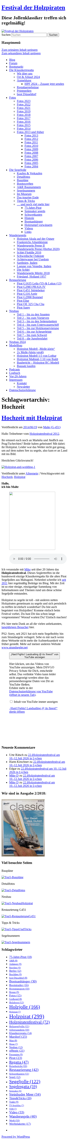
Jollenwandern (19, 1030)
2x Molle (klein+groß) (30, 352)
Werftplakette (20, 1123)
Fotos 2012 (31, 139)
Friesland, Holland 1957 (31, 276)
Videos (29, 228)
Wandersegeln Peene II (31, 245)
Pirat (15, 1058)
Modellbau (15, 345)
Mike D (14, 775)
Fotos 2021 (23, 108)
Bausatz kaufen (26, 366)
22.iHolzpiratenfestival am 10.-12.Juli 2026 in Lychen (34, 756)
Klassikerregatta (20, 1033)
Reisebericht (18, 1066)
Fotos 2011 (31, 142)
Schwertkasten (33, 214)
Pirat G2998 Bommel (30, 297)
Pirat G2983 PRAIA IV (31, 286)
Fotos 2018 (23, 114)
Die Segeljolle (17, 169)
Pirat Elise (23, 300)
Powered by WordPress (16, 1136)
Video (16, 1112)
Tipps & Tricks (26, 200)
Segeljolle (24, 1081)
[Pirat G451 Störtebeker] (19, 916)
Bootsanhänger (34, 221)
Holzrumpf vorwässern (38, 225)
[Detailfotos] (13, 890)
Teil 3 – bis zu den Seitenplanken (37, 321)
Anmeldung (24, 80)
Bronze (14, 992)
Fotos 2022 (23, 104)
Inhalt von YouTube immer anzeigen (36, 701)
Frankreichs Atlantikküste (32, 242)
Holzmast (15, 1012)
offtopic (16, 1050)
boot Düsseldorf (26, 94)
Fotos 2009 (31, 149)
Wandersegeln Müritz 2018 (33, 273)
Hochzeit (7, 477)
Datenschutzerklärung (22, 390)
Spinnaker (15, 1091)
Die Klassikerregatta (21, 70)
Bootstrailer (19, 985)
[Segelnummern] (16, 942)
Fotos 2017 (23, 118)
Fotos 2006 (31, 159)
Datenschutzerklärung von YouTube (31, 693)
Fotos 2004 (31, 166)
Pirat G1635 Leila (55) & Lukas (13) (39, 283)
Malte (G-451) (52, 427)
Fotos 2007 (31, 156)
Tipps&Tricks (20, 1098)
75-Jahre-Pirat (33, 207)
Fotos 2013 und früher (30, 132)
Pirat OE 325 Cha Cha (30, 304)
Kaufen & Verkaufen (29, 173)
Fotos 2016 (23, 121)
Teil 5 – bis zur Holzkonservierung (38, 328)
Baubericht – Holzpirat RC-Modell (38, 362)
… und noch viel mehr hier (33, 204)
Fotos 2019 (23, 111)
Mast (13, 1040)
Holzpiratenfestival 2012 (44, 433)
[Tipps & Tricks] (16, 929)
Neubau (14, 311)
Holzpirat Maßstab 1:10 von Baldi (37, 359)
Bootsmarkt (16, 66)
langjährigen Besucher (15, 627)
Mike (27, 569)
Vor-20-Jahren (17, 376)
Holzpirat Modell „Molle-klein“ (36, 348)
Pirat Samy (23, 307)
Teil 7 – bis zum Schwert (32, 335)
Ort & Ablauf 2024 (28, 77)
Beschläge (15, 974)
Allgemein (31, 473)
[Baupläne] (12, 877)
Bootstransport (19, 988)
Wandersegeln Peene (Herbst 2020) (38, 249)
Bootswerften (25, 183)
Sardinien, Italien (27, 262)
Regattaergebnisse (28, 87)
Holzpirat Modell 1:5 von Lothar (36, 355)
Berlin (15, 970)
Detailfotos (23, 176)
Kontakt (22, 383)
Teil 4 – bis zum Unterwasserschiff (38, 324)
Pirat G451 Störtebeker (31, 290)
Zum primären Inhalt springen (20, 49)
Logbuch (14, 373)
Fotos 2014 (23, 128)
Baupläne (22, 180)
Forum (13, 63)
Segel (15, 1077)
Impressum (15, 379)
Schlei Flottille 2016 (29, 252)
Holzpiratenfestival (29, 1022)
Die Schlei (23, 269)
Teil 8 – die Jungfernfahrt (32, 338)
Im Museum (24, 194)
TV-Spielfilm (16, 1105)
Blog (12, 59)
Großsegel (15, 999)
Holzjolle (24, 1007)
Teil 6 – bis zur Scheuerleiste (34, 331)
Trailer (13, 1102)
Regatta (19, 1062)
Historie (29, 218)
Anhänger (15, 964)
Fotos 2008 (31, 152)
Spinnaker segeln (35, 211)
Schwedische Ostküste (30, 256)
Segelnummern (26, 190)
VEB (13, 1109)
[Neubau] (17, 903)
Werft (14, 1120)
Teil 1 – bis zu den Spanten (33, 314)
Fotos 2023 (23, 101)
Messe (13, 1044)
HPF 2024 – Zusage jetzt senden (44, 83)
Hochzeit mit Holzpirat (32, 417)
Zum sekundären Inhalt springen (21, 53)
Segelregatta (23, 1086)
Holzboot (16, 1002)
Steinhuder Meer (25, 1094)
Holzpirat (19, 477)
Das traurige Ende (28, 197)
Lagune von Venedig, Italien (34, 266)
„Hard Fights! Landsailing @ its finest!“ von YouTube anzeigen (34, 656)
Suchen (6, 34)
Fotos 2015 (23, 125)
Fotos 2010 (31, 145)
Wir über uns (24, 73)
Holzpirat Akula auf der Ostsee (35, 238)
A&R (13, 960)
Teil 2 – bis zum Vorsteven (33, 317)
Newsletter (23, 386)
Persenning (16, 1054)
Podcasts (14, 369)
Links (28, 231)
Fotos (12, 97)
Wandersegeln (17, 235)
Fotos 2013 (31, 135)
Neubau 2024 (17, 342)
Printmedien (24, 90)
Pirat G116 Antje (27, 293)
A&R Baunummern (29, 187)
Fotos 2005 (31, 163)
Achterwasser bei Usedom (33, 259)
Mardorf (18, 1036)
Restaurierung (17, 280)
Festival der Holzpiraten (33, 7)
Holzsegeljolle (19, 1026)
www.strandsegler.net (15, 647)
